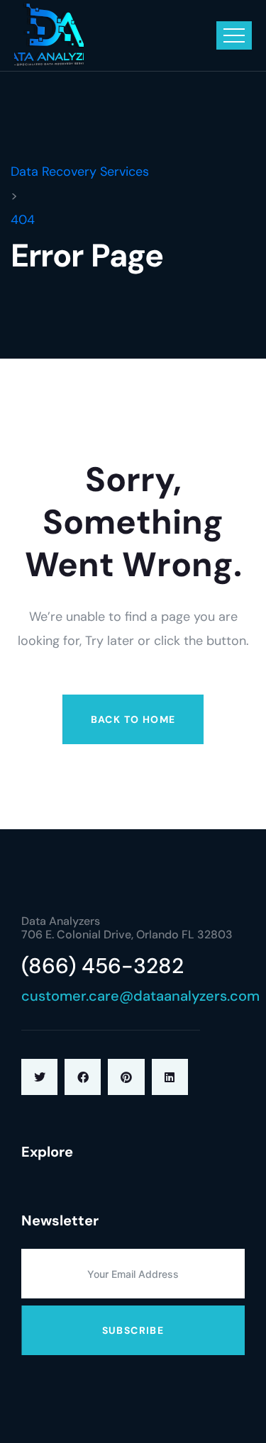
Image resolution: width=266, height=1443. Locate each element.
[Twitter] (39, 1077)
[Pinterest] (126, 1077)
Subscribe (133, 1330)
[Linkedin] (170, 1077)
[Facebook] (83, 1077)
